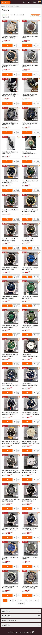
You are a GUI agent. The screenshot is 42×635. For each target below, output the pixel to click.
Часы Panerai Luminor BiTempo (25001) (10, 124)
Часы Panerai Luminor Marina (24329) (10, 182)
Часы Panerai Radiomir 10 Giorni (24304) (10, 298)
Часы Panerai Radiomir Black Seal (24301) (30, 240)
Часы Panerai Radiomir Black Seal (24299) (30, 211)
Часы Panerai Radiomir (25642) (30, 66)
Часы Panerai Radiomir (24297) (30, 182)
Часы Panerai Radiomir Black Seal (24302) (10, 269)
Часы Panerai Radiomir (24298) (10, 211)
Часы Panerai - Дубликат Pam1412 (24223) (11, 501)
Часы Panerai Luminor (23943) (30, 559)
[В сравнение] (18, 45)
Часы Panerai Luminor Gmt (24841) (10, 153)
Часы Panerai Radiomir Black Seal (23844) (30, 587)
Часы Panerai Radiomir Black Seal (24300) (10, 240)
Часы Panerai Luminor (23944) (10, 559)
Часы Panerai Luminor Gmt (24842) (30, 124)
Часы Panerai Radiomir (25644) (30, 37)
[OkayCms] (33, 632)
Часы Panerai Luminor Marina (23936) (10, 587)
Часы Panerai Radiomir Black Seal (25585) (10, 95)
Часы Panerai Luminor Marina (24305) (30, 298)
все (36, 600)
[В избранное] (18, 21)
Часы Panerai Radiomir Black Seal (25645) (10, 37)
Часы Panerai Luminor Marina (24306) (10, 327)
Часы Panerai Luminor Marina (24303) (30, 269)
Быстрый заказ (14, 45)
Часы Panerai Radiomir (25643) (10, 66)
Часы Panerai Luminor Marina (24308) (10, 356)
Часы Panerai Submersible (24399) (29, 153)
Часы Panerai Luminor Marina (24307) (30, 327)
